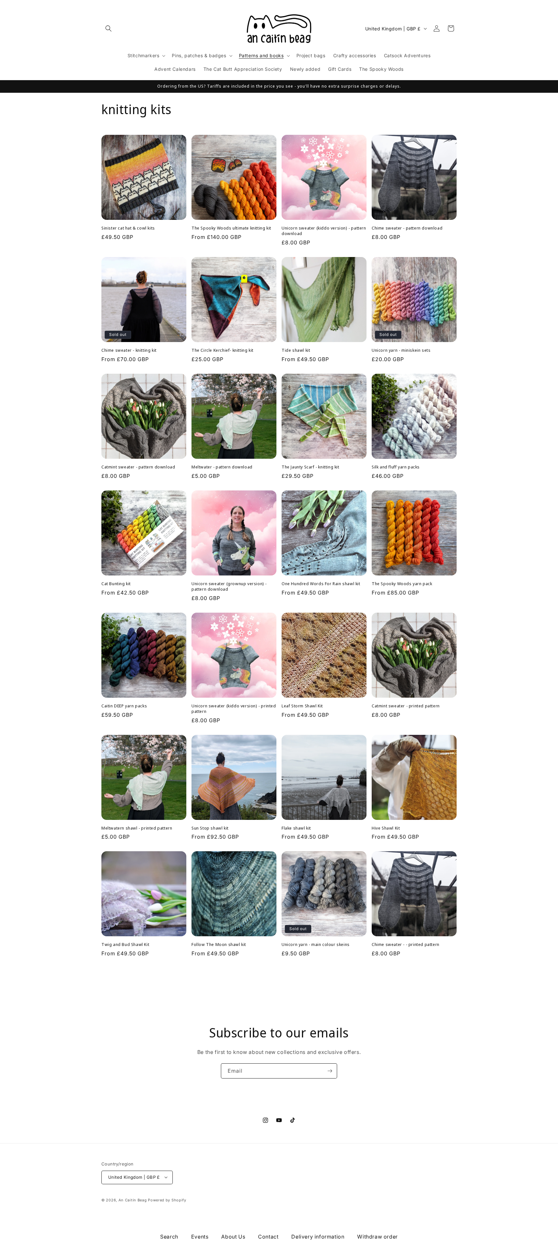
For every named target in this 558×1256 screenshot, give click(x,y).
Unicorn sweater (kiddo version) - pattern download (324, 230)
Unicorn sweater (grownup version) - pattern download (229, 586)
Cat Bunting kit (116, 583)
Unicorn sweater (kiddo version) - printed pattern (233, 708)
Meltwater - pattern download (222, 467)
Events (200, 1236)
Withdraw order (377, 1236)
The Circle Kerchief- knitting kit (222, 350)
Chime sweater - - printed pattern (405, 944)
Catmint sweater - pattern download (138, 467)
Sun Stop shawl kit (210, 828)
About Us (233, 1236)
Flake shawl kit (296, 828)
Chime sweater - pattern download (407, 228)
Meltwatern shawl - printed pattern (136, 828)
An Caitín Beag (133, 1199)
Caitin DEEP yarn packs (124, 706)
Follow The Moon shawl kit (218, 944)
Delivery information (317, 1236)
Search (169, 1236)
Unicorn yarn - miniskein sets (401, 350)
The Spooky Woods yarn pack (402, 583)
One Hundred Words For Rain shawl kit (321, 583)
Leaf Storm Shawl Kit (302, 706)
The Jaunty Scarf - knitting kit (310, 467)
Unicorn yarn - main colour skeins (316, 944)
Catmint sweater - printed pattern (406, 706)
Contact (268, 1236)
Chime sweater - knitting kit (129, 350)
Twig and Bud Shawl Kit (125, 944)
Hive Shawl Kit (386, 828)
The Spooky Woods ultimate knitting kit (231, 228)
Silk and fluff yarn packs (396, 467)
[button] (108, 28)
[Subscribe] (330, 1071)
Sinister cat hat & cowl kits (128, 228)
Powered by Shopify (167, 1199)
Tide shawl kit (296, 350)
